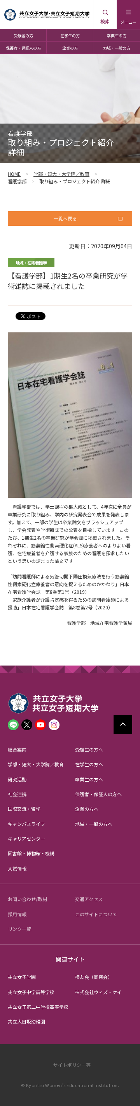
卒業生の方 (116, 35)
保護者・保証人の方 (23, 48)
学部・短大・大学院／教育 (61, 173)
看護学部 (17, 181)
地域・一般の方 (116, 48)
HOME (14, 173)
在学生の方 (70, 35)
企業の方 (70, 48)
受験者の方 (23, 35)
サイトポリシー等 (72, 1064)
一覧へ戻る (65, 218)
